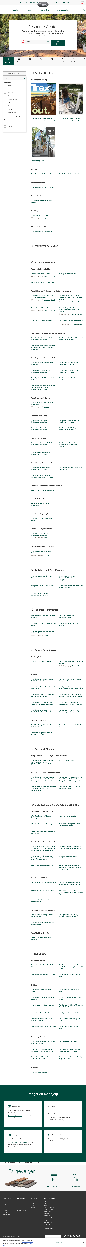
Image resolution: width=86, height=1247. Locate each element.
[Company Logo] (43, 4)
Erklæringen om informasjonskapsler (49, 1206)
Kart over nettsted (48, 1229)
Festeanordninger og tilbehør (16, 116)
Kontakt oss (5, 1202)
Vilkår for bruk (47, 1226)
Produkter (15, 10)
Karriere (19, 1204)
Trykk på (19, 1208)
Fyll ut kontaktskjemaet (15, 1116)
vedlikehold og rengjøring (6, 1215)
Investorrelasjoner (21, 1210)
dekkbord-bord (11, 113)
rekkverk (10, 89)
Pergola (9, 102)
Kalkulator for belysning (34, 1204)
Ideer (29, 10)
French (9, 126)
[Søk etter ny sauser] (5, 73)
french (53, 121)
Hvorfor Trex (44, 10)
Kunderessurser (7, 1208)
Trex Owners (6, 1206)
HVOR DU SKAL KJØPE (33, 2)
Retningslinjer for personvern (48, 1202)
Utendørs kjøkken (12, 106)
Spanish (9, 123)
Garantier (5, 1210)
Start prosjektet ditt (64, 10)
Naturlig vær (6, 1212)
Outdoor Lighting (12, 99)
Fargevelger (34, 1202)
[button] (35, 42)
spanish (47, 121)
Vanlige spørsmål (7, 1204)
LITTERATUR (55, 2)
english (46, 635)
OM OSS (21, 2)
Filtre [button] (5, 78)
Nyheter (19, 1206)
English (9, 130)
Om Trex (19, 1202)
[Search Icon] (84, 10)
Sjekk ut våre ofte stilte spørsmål (17, 1143)
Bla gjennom (58, 43)
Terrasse (9, 86)
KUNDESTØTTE (65, 2)
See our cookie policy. (27, 1242)
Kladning (10, 92)
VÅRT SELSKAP (21, 1198)
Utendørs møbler (12, 96)
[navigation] (43, 2)
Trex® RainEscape (12, 109)
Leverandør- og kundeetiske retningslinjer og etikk (49, 1220)
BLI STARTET (34, 1198)
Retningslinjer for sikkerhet (48, 1212)
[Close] (83, 1242)
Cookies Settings (58, 1242)
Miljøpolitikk (47, 1224)
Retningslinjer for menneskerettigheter (49, 1216)
